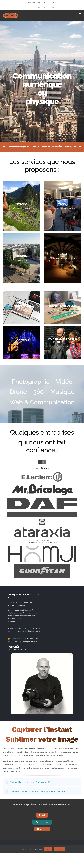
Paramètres (38, 849)
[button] (42, 782)
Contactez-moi (16, 639)
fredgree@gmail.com (49, 2)
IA (11, 602)
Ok (48, 849)
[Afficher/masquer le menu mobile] (80, 14)
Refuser (59, 849)
